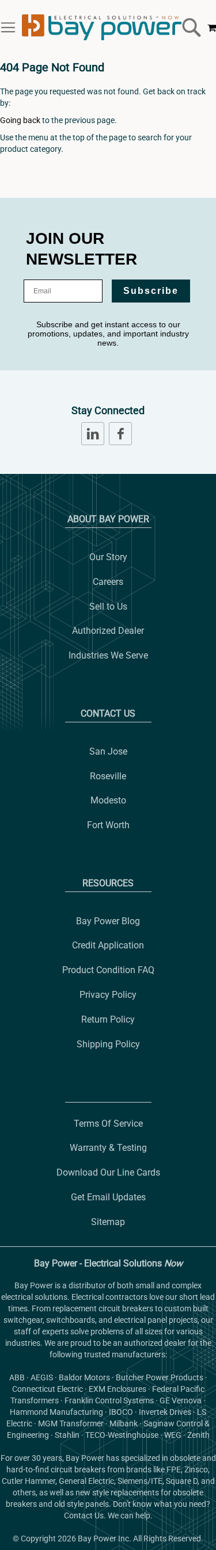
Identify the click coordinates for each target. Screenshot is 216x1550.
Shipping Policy (108, 1044)
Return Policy (108, 1019)
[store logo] (101, 27)
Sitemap (108, 1221)
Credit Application (108, 945)
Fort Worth (108, 825)
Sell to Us (108, 606)
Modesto (108, 800)
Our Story (108, 557)
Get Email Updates (108, 1197)
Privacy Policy (108, 994)
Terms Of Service (108, 1123)
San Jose (108, 751)
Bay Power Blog (108, 921)
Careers (108, 581)
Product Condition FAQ (108, 970)
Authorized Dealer (108, 630)
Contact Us (108, 713)
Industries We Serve (108, 655)
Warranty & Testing (108, 1147)
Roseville (108, 776)
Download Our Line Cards (108, 1172)
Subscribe (151, 291)
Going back (20, 120)
